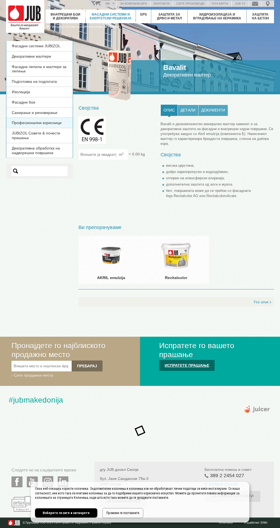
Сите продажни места (33, 375)
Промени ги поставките (122, 513)
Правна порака (100, 522)
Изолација (21, 92)
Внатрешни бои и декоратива (65, 16)
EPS (143, 14)
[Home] (47, 26)
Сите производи (190, 3)
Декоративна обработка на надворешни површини (36, 150)
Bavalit (114, 26)
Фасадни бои (23, 102)
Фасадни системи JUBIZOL (36, 46)
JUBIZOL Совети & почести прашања (36, 135)
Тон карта (219, 3)
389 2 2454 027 (227, 475)
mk (108, 3)
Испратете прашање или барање (255, 3)
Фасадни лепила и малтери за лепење (39, 69)
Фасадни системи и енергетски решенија (111, 16)
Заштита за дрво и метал (169, 16)
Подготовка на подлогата (34, 81)
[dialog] (140, 502)
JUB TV (240, 3)
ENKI (264, 522)
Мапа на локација (267, 3)
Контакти (162, 3)
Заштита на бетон (260, 16)
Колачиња (226, 522)
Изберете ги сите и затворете (66, 513)
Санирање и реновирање (34, 112)
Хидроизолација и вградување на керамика (217, 16)
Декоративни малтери (31, 56)
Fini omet (261, 302)
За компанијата (133, 3)
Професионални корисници (37, 123)
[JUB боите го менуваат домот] (25, 15)
